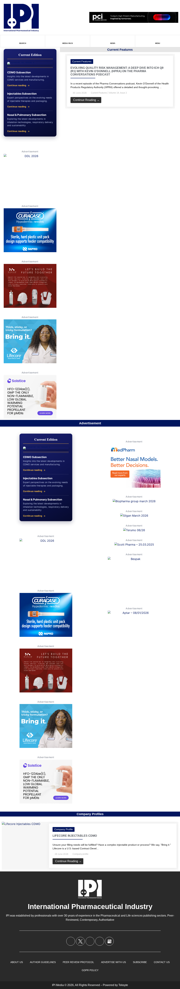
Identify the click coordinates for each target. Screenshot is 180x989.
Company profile (63, 829)
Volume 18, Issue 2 (118, 93)
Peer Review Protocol (78, 962)
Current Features (81, 61)
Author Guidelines (43, 962)
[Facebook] (70, 941)
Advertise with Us (113, 962)
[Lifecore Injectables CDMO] (21, 824)
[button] (61, 79)
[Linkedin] (90, 941)
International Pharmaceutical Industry (90, 906)
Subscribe (140, 962)
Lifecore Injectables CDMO (75, 835)
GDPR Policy (90, 970)
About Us (16, 962)
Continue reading (16, 85)
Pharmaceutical (110, 915)
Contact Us (162, 962)
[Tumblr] (99, 941)
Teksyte (123, 985)
